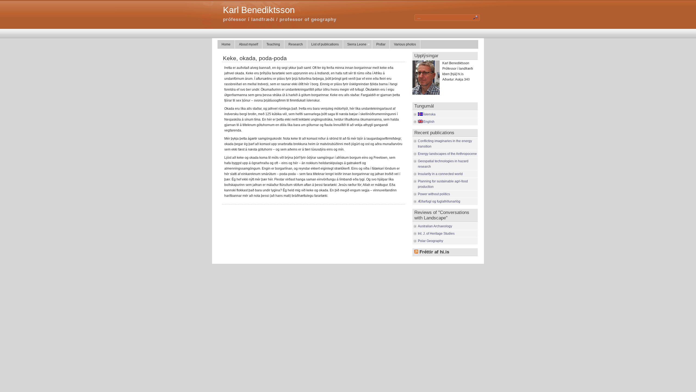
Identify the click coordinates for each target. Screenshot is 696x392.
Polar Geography (430, 241)
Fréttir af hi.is (434, 252)
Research (295, 44)
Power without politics (434, 194)
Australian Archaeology (435, 226)
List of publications (325, 44)
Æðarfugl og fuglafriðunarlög (439, 201)
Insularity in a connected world (440, 174)
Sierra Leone (356, 44)
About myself (248, 44)
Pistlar (381, 44)
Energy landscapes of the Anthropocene (447, 154)
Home (226, 44)
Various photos (405, 44)
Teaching (273, 44)
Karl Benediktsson (259, 10)
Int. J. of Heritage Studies (436, 233)
